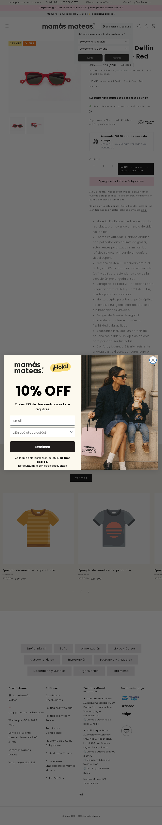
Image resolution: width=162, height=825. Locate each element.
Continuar (42, 447)
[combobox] (41, 432)
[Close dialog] (153, 360)
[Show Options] (71, 432)
